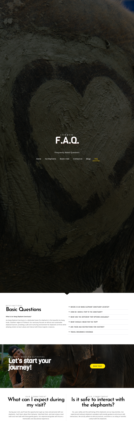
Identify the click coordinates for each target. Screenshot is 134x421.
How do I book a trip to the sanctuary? (87, 312)
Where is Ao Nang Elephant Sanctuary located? (90, 307)
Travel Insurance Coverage (82, 332)
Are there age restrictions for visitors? (87, 327)
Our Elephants (50, 159)
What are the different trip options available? (90, 317)
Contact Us (77, 159)
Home (38, 159)
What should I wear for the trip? (84, 322)
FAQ (96, 159)
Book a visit (64, 159)
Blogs (88, 159)
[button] (97, 307)
